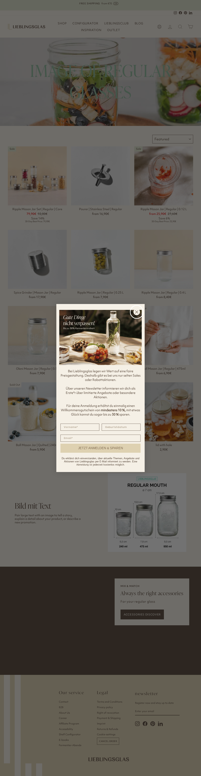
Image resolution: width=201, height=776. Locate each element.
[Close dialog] (136, 312)
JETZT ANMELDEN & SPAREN (100, 448)
